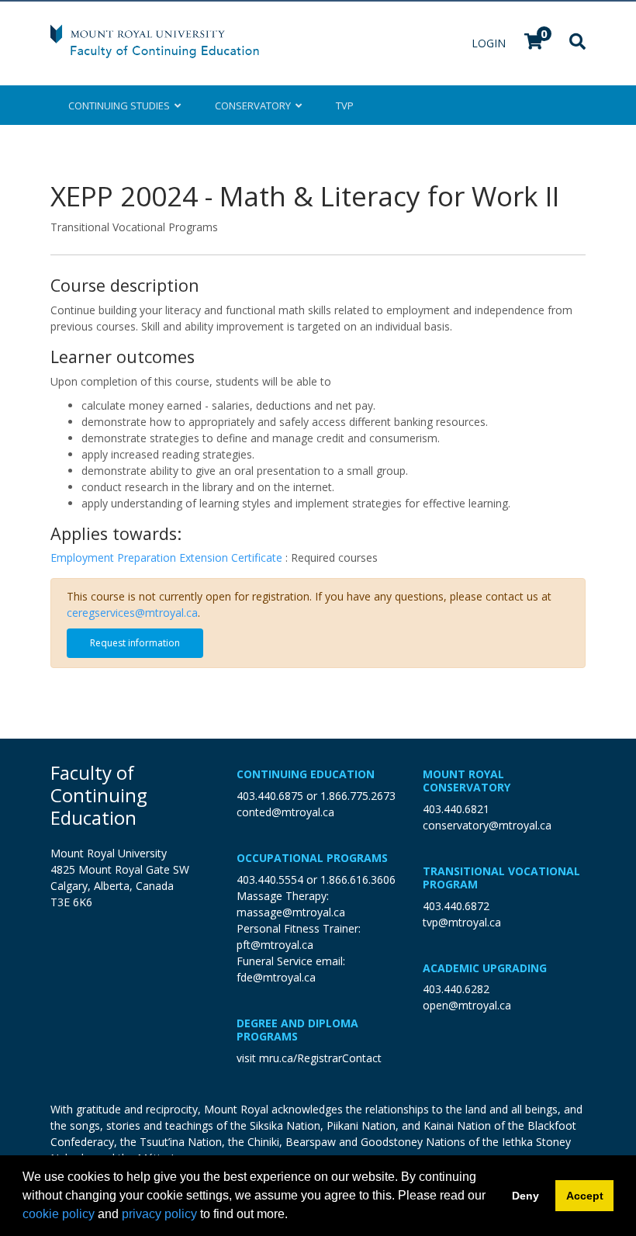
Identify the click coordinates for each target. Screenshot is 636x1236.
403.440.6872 (456, 905)
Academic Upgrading (485, 968)
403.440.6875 (270, 795)
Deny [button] (525, 1195)
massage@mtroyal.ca (291, 912)
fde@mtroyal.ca (276, 977)
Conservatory (255, 106)
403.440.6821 (456, 808)
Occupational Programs (312, 857)
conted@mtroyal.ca (285, 812)
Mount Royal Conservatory (466, 781)
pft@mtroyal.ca (275, 944)
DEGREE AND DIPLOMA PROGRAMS (297, 1030)
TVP (345, 106)
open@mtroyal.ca (467, 1005)
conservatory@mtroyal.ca (487, 825)
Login (490, 43)
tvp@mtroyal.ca (462, 922)
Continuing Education (306, 774)
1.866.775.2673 (358, 795)
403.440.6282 (456, 989)
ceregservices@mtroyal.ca (132, 612)
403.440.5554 (270, 879)
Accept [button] (584, 1195)
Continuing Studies (121, 106)
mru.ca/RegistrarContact (320, 1058)
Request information (135, 642)
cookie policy (58, 1213)
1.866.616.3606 (358, 879)
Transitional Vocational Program (501, 878)
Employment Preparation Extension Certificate (167, 557)
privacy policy (159, 1213)
